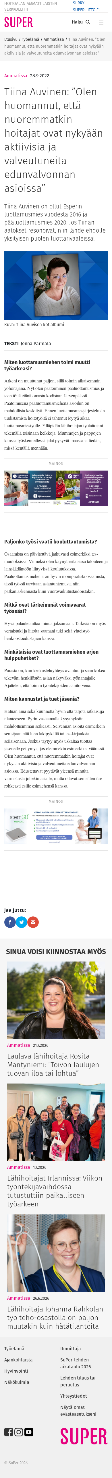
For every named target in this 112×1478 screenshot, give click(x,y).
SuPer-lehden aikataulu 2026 (75, 1363)
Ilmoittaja (70, 1348)
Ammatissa (54, 39)
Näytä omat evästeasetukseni (78, 1410)
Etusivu (11, 39)
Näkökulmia (16, 1382)
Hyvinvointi (16, 1371)
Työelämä (30, 39)
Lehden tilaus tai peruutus (78, 1381)
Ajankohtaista (18, 1360)
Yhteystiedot (73, 1396)
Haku (77, 22)
